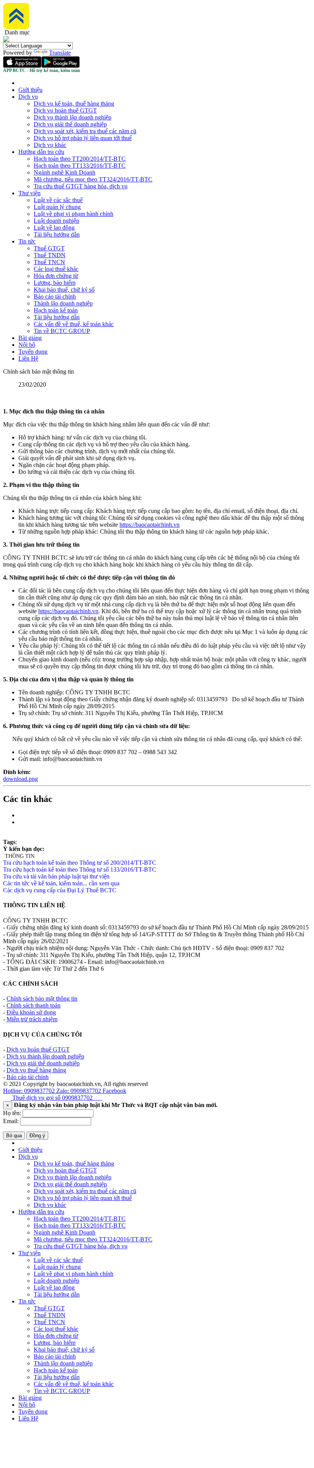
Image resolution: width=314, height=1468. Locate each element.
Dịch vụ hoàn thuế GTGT (65, 110)
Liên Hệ (28, 358)
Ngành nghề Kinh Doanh (64, 172)
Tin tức (27, 241)
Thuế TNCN (49, 262)
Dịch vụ (28, 96)
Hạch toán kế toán (56, 310)
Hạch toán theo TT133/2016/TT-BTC (80, 165)
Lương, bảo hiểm (54, 282)
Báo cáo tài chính (55, 296)
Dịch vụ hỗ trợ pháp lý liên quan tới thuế (83, 138)
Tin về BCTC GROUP (62, 331)
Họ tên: (12, 1113)
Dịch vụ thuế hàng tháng (36, 1070)
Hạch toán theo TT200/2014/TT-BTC (80, 158)
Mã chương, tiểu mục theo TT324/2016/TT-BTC (93, 179)
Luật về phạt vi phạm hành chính (73, 214)
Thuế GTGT (49, 248)
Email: (11, 1121)
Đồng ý (37, 1135)
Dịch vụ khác (50, 145)
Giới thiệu (30, 90)
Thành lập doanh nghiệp (63, 303)
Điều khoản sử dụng (31, 1012)
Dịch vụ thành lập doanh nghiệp (72, 117)
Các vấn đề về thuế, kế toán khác (74, 324)
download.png (20, 779)
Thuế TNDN (49, 255)
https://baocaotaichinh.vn (149, 524)
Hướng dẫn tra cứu (41, 152)
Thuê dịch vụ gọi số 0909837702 (56, 1097)
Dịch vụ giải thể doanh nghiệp (70, 124)
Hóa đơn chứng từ (56, 276)
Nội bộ (26, 344)
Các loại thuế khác (56, 269)
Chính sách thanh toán (34, 1005)
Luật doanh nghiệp (56, 220)
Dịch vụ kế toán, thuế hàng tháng (74, 103)
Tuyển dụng (32, 351)
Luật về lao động (54, 227)
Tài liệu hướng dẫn (57, 234)
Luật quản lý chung (57, 207)
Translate (60, 52)
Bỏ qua (14, 1135)
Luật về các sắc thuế (58, 200)
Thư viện (29, 193)
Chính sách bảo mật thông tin (42, 998)
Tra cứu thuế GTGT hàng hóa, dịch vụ (81, 186)
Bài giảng (30, 338)
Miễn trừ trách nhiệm (32, 1019)
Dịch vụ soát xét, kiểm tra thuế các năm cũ (85, 131)
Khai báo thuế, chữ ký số (64, 289)
